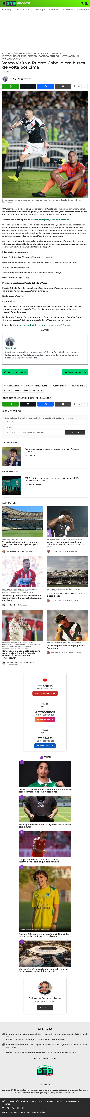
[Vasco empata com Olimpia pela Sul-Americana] (67, 625)
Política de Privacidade (32, 1101)
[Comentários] (63, 86)
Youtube (54, 220)
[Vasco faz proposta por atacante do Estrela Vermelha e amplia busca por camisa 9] (22, 571)
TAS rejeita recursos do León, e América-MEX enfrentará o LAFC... (52, 479)
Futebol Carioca (38, 56)
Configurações (75, 1112)
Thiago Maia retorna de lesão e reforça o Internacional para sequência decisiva (40, 860)
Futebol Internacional (64, 56)
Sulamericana (78, 386)
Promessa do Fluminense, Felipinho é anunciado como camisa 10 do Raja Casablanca (45, 790)
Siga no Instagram (45, 719)
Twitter (34, 220)
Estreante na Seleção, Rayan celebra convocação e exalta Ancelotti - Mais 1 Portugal (46, 1034)
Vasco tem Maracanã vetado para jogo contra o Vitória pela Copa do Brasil (20, 544)
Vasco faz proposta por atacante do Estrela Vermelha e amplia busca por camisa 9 (22, 598)
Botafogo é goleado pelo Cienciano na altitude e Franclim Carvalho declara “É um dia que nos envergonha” (21, 654)
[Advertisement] (45, 31)
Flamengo (7, 9)
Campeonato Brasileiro (11, 589)
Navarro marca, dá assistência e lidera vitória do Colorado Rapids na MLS (41, 1052)
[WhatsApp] (10, 86)
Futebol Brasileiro (14, 56)
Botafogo (40, 9)
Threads (65, 220)
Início (4, 1101)
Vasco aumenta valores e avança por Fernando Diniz (53, 450)
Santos (77, 589)
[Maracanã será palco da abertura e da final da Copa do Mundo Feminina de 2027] (45, 954)
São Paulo (68, 9)
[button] (3, 3)
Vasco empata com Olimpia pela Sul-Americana (66, 646)
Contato (6, 1104)
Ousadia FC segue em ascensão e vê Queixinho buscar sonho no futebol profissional (44, 935)
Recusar (58, 1112)
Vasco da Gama (24, 9)
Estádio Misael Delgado (37, 386)
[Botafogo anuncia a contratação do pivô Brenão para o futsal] (45, 809)
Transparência (72, 1101)
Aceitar (44, 1112)
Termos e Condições (54, 1101)
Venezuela (37, 391)
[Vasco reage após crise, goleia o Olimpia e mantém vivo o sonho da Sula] (67, 521)
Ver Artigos (45, 1008)
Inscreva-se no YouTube (45, 693)
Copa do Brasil (8, 539)
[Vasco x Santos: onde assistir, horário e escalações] (67, 571)
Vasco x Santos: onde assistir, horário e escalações (66, 594)
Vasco (7, 391)
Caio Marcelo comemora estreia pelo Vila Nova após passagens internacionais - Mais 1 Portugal (46, 1045)
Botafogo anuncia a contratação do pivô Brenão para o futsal (45, 825)
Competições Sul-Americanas (20, 53)
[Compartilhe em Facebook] (45, 86)
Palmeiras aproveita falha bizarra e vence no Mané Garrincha (42, 325)
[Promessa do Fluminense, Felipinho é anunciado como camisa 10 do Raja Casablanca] (45, 774)
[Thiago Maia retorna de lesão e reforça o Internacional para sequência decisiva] (45, 844)
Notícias (18, 539)
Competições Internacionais (22, 642)
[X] (28, 86)
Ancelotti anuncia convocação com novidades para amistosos (35, 1039)
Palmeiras (54, 9)
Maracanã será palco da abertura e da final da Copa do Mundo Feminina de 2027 (43, 970)
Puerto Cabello (60, 386)
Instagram (44, 220)
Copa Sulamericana (52, 53)
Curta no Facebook (45, 746)
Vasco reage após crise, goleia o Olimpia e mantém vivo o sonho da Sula (65, 544)
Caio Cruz (10, 348)
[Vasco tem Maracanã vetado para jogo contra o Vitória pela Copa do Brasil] (22, 521)
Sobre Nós (14, 1101)
